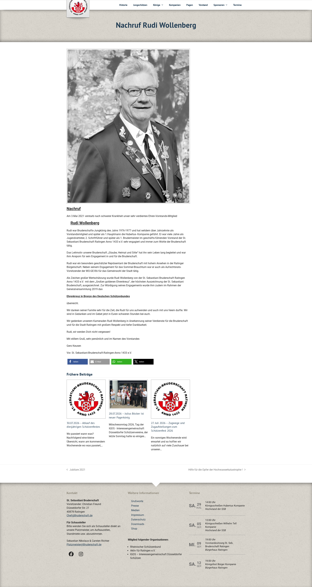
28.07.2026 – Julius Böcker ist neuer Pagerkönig (126, 415)
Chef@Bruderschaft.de (79, 515)
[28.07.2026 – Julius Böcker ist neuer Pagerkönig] (128, 394)
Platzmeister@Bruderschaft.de (84, 544)
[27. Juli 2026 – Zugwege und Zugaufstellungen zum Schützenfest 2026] (170, 398)
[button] (77, 362)
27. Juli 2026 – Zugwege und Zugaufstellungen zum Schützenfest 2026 (168, 426)
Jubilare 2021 (76, 470)
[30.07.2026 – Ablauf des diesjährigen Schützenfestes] (86, 398)
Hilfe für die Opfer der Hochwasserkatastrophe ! (215, 470)
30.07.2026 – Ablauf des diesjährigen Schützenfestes (83, 425)
